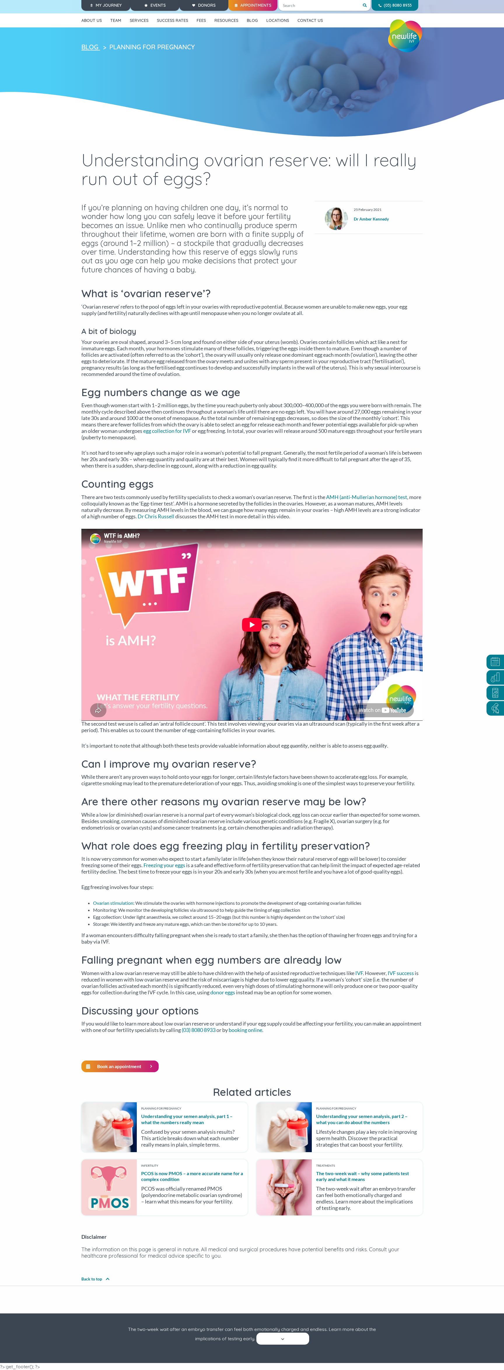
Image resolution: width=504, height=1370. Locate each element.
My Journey (109, 5)
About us (91, 20)
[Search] (364, 5)
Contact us (310, 20)
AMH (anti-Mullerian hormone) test (366, 497)
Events (158, 5)
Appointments (255, 5)
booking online (245, 1030)
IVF (359, 973)
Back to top (92, 1278)
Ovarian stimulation (113, 903)
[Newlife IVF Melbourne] (405, 36)
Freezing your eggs (164, 865)
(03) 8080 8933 (398, 5)
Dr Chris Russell (156, 516)
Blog (252, 20)
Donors (207, 5)
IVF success (401, 973)
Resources (226, 20)
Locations (277, 20)
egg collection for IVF (167, 431)
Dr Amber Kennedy (371, 218)
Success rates (172, 20)
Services (139, 20)
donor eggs (222, 992)
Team (115, 20)
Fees (201, 20)
